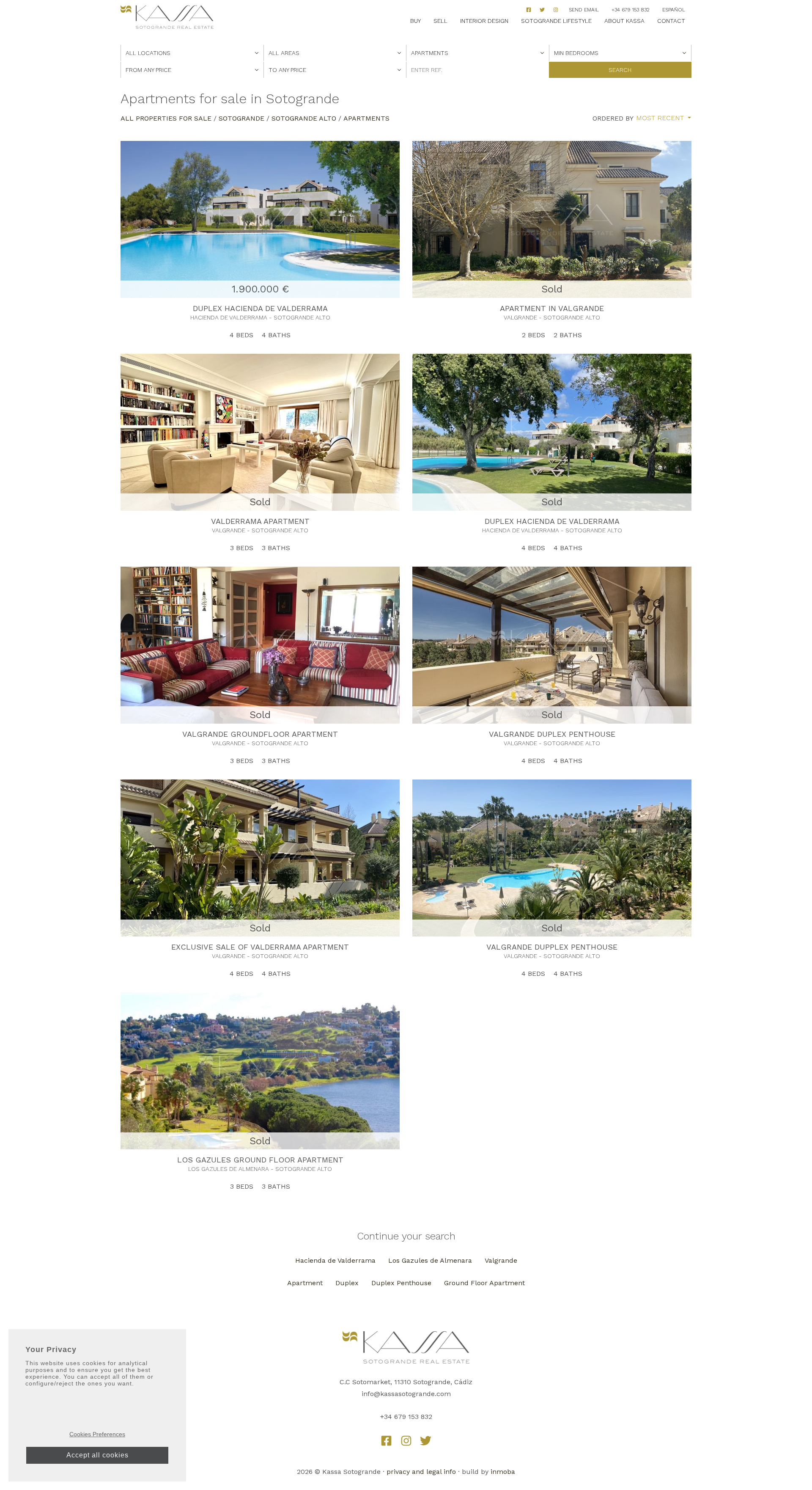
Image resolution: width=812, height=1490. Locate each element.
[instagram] (555, 9)
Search (620, 69)
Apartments (366, 118)
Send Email (584, 10)
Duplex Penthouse (401, 1283)
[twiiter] (542, 9)
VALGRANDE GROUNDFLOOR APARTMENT (260, 734)
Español (673, 10)
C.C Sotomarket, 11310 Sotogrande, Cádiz (406, 1382)
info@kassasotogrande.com (406, 1394)
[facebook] (528, 9)
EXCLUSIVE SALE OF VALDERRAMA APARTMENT (260, 946)
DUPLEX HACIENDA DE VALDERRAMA (260, 308)
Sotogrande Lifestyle (556, 20)
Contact (671, 20)
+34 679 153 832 (631, 10)
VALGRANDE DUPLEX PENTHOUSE (552, 734)
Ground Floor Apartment (484, 1283)
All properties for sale (166, 118)
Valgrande (501, 1260)
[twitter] (425, 1440)
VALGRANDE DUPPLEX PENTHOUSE (551, 946)
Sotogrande (241, 118)
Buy (415, 20)
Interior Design (484, 20)
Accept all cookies (97, 1455)
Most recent (661, 118)
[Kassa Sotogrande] (167, 17)
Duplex (347, 1283)
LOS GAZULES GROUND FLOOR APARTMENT (260, 1159)
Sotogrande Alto (304, 118)
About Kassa (624, 20)
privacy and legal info (421, 1472)
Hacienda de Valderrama (335, 1260)
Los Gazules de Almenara (430, 1260)
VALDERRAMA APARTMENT (260, 521)
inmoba (503, 1472)
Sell (440, 20)
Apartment (305, 1283)
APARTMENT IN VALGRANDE (552, 308)
